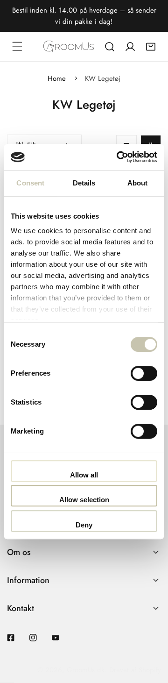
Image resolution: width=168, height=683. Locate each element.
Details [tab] (84, 183)
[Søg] (109, 46)
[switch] (144, 373)
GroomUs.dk (86, 670)
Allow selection (84, 500)
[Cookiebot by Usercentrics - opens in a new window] (118, 157)
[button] (150, 46)
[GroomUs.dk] (68, 46)
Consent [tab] (30, 183)
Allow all (84, 475)
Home (57, 78)
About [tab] (137, 183)
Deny (84, 525)
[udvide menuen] (17, 46)
